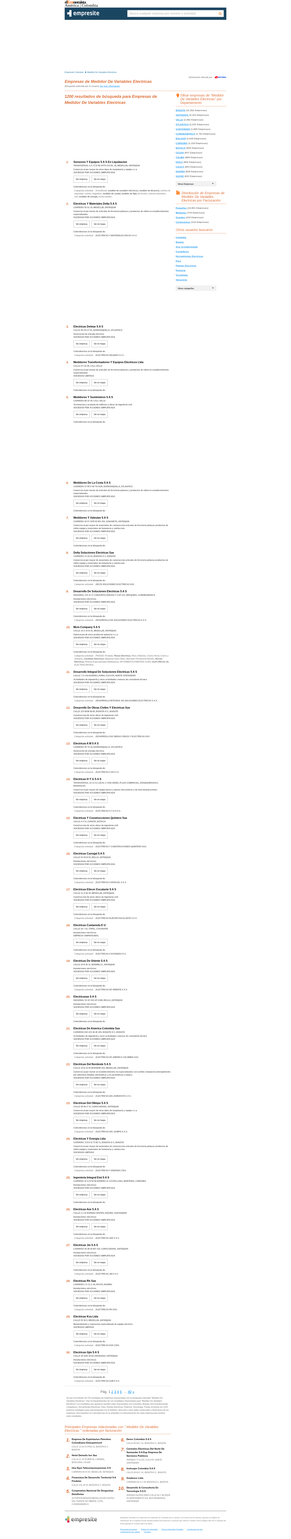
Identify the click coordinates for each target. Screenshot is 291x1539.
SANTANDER (183, 129)
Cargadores (182, 251)
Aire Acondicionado (187, 247)
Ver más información (110, 86)
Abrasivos (181, 280)
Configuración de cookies (130, 1532)
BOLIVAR (181, 139)
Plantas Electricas (186, 266)
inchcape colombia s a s (140, 1468)
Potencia (181, 270)
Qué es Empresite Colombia (172, 1529)
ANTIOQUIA (182, 115)
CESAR (180, 153)
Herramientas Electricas (189, 256)
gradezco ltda (134, 1478)
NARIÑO (180, 171)
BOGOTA (180, 110)
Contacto (147, 1532)
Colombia (181, 237)
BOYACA (181, 148)
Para (178, 261)
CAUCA (180, 167)
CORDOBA (182, 143)
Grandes (180, 217)
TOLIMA (180, 157)
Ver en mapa (99, 179)
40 (130, 1392)
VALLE (179, 120)
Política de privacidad (149, 1529)
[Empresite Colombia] (83, 16)
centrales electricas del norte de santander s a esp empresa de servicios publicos (145, 1452)
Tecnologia (182, 275)
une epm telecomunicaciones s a (91, 1468)
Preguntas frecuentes (128, 1529)
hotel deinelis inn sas (84, 1455)
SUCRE (180, 176)
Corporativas (183, 222)
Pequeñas (181, 208)
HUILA (179, 162)
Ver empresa (81, 179)
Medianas (181, 213)
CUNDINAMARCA (185, 134)
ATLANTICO (182, 124)
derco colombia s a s (138, 1439)
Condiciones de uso (195, 1529)
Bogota (180, 242)
